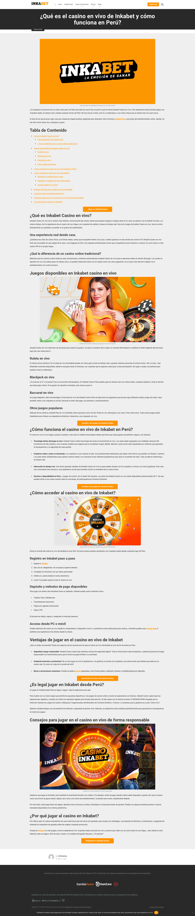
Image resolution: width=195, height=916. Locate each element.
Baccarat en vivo (44, 160)
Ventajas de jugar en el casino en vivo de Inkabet (53, 189)
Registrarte (153, 4)
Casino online (38, 29)
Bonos (93, 4)
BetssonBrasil (87, 907)
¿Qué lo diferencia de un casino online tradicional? (58, 144)
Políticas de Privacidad (157, 907)
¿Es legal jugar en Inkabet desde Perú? (49, 194)
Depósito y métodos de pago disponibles (54, 181)
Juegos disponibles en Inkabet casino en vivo (52, 148)
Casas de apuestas (82, 4)
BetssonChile (78, 907)
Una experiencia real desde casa (50, 139)
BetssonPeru (69, 907)
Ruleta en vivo (43, 152)
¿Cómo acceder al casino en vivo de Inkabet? (51, 173)
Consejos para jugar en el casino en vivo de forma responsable (59, 198)
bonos (78, 671)
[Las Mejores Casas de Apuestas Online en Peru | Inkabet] (39, 3)
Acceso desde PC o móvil (48, 185)
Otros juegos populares (47, 164)
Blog (99, 4)
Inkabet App (68, 4)
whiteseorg (62, 856)
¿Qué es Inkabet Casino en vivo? (46, 136)
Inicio (60, 4)
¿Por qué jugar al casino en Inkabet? (48, 202)
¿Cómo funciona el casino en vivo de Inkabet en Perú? (55, 169)
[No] (192, 912)
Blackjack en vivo (44, 156)
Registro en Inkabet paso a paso (50, 177)
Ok (156, 912)
